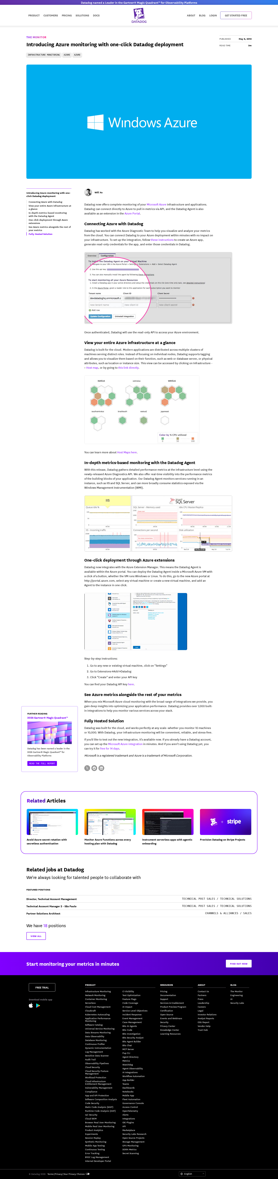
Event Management (132, 1018)
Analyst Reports (206, 1018)
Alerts (125, 1114)
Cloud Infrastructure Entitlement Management (98, 1082)
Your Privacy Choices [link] (74, 1174)
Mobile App (128, 1095)
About (191, 15)
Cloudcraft (90, 1010)
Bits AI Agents (129, 1026)
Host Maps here (127, 452)
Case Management (132, 1022)
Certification (166, 1010)
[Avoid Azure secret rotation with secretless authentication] (55, 829)
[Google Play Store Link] (38, 1006)
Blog (202, 15)
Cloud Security (92, 1067)
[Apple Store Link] (32, 1006)
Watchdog (127, 1064)
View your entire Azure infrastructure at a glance (129, 342)
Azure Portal (132, 213)
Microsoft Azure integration (125, 744)
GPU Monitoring (130, 1145)
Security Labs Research (134, 1134)
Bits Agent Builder (131, 1041)
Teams (125, 1083)
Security (164, 1022)
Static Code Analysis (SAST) (99, 1107)
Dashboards (128, 1087)
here (131, 684)
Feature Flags (129, 999)
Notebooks (128, 1091)
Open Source (166, 1014)
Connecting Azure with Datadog (113, 223)
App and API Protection (97, 1095)
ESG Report (203, 1022)
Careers (202, 1006)
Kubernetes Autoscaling (97, 1014)
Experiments (91, 1134)
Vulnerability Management (98, 1087)
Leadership (203, 1003)
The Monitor (36, 37)
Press (200, 999)
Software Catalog (94, 1024)
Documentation (168, 995)
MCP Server (128, 1049)
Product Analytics (94, 1130)
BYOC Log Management (97, 1157)
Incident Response (132, 1014)
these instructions (162, 239)
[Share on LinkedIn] (101, 768)
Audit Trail (90, 1059)
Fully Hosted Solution (104, 720)
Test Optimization (131, 995)
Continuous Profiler (95, 1044)
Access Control (130, 1107)
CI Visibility (128, 991)
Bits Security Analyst (133, 1037)
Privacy (58, 1174)
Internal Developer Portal (98, 1161)
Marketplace (128, 1130)
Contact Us (203, 991)
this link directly (128, 367)
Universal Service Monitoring (100, 1028)
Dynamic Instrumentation (98, 1047)
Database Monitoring (96, 1040)
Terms (50, 1174)
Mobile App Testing (95, 1145)
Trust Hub (203, 1029)
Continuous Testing (95, 1149)
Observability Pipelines (97, 1063)
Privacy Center (167, 1026)
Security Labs (237, 1003)
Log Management (94, 1051)
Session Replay (93, 1137)
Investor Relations (207, 1014)
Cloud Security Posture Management (96, 1072)
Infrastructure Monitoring (98, 991)
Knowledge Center (169, 1029)
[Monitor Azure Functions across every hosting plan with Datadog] (112, 829)
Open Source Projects (133, 1137)
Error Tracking (92, 1153)
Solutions (82, 15)
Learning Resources (170, 1033)
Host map (92, 367)
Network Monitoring (95, 995)
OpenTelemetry (130, 1110)
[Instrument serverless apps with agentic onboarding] (170, 829)
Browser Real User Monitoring (100, 1122)
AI (231, 999)
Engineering (236, 995)
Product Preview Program (173, 1006)
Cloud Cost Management (98, 1006)
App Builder (128, 1080)
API (124, 1126)
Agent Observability (132, 1068)
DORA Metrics (129, 1149)
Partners (202, 995)
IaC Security (91, 1114)
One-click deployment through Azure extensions (129, 560)
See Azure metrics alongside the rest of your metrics (132, 694)
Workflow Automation (133, 1076)
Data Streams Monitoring (98, 1032)
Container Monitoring (96, 999)
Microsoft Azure (156, 204)
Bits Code (127, 1029)
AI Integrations (130, 1072)
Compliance (91, 1091)
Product (34, 15)
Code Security (92, 1103)
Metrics (126, 1060)
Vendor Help (204, 1026)
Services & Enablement (172, 1003)
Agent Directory (130, 1056)
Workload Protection (95, 1077)
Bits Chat (127, 1045)
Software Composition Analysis (101, 1099)
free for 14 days (109, 748)
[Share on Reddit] (94, 768)
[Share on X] (87, 768)
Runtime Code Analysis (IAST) (100, 1110)
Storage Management (133, 1141)
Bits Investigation (131, 1033)
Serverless (90, 1003)
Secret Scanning (130, 1153)
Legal (200, 1010)
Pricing (163, 991)
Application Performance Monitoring (98, 1019)
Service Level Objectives (135, 1010)
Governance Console (133, 1103)
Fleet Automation (131, 1099)
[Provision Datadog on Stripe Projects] (228, 829)
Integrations (128, 1118)
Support (164, 999)
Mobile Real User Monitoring (99, 1126)
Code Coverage (130, 1003)
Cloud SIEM (91, 1118)
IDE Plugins (128, 1122)
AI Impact (127, 1006)
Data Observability (94, 1036)
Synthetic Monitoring (95, 1141)
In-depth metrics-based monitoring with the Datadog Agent (139, 462)
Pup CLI (126, 1053)
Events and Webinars (171, 1018)
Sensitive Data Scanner (97, 1055)
